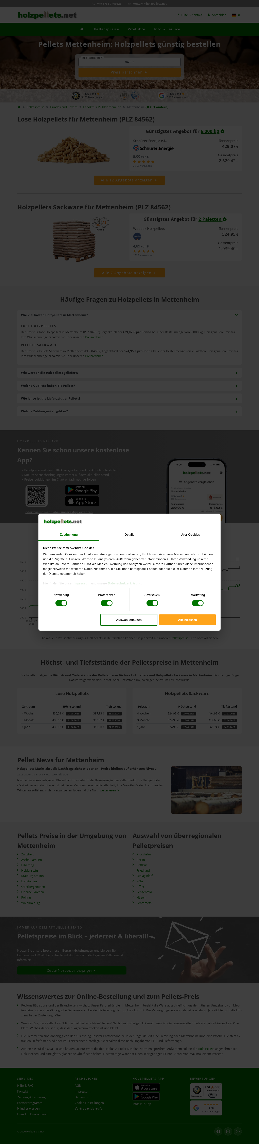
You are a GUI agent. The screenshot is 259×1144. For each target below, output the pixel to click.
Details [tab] (130, 534)
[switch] (107, 603)
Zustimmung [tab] (69, 534)
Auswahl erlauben (129, 620)
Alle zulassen (187, 620)
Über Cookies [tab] (190, 534)
